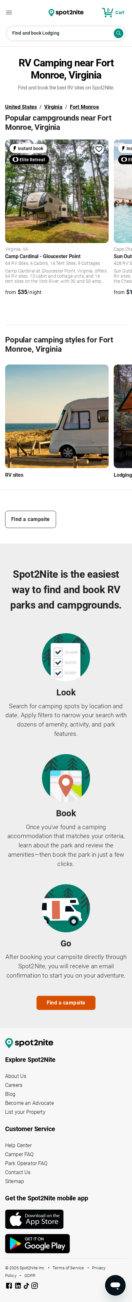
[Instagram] (34, 1287)
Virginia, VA (16, 249)
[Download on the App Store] (66, 1219)
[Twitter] (27, 1286)
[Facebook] (9, 1287)
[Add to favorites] (99, 149)
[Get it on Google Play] (66, 1243)
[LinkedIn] (18, 1287)
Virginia (53, 107)
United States (21, 107)
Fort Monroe (84, 107)
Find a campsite (30, 519)
